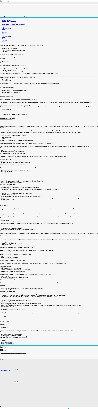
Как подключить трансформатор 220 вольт (7, 341)
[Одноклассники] (2, 347)
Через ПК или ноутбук (4, 38)
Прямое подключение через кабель (6, 28)
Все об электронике (2, 0)
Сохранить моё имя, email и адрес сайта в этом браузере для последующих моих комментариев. (13, 353)
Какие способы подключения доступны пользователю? (9, 21)
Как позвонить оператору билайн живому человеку (8, 344)
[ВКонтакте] (0, 347)
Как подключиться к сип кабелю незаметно (7, 342)
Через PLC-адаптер (4, 31)
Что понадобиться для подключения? (6, 20)
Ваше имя (1, 349)
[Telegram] (5, 347)
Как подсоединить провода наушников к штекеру (8, 343)
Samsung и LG (3, 33)
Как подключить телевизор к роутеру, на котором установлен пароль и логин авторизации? (13, 24)
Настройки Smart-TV (4, 32)
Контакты (3, 3)
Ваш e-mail (1, 350)
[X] (1, 347)
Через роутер (3, 29)
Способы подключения (5, 27)
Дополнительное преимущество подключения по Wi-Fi (9, 23)
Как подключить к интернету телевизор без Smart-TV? (9, 25)
